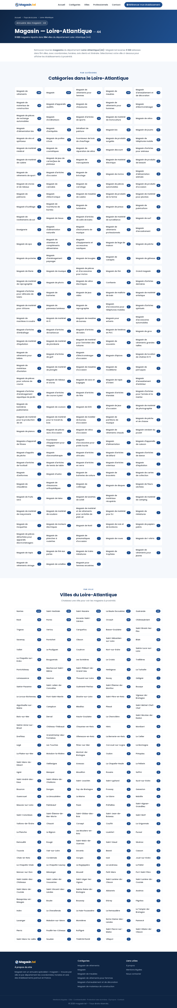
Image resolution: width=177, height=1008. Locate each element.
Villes (86, 4)
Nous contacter (133, 974)
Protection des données (97, 999)
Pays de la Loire (30, 17)
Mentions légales (134, 969)
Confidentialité (79, 999)
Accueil (61, 4)
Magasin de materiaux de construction (96, 986)
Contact (116, 4)
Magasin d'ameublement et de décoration (98, 982)
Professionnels (100, 4)
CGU (70, 999)
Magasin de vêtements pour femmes (95, 978)
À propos (130, 965)
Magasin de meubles (87, 974)
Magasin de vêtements (88, 965)
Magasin (27, 5)
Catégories (74, 4)
